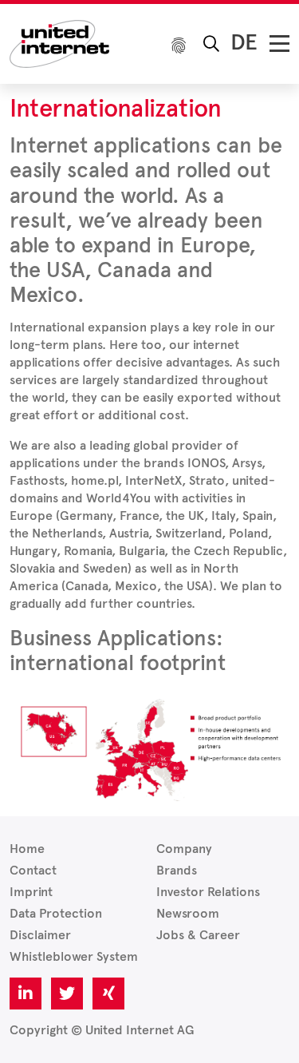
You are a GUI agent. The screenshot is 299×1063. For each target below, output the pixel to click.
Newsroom (187, 913)
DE (244, 42)
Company (184, 848)
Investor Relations (208, 891)
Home (27, 848)
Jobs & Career (198, 934)
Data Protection (56, 913)
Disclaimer (40, 934)
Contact (33, 870)
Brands (176, 870)
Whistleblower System (74, 956)
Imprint (31, 891)
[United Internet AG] (59, 42)
